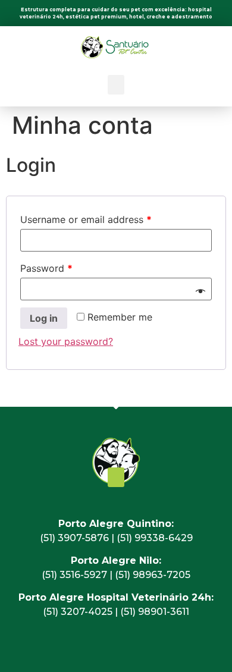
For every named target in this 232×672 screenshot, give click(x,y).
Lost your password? (65, 341)
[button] (116, 85)
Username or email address (86, 219)
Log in (44, 318)
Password (46, 268)
